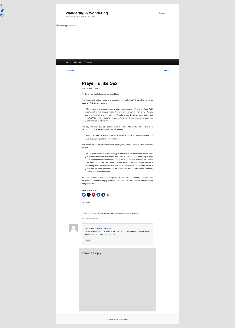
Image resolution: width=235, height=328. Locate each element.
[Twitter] (2, 10)
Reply (88, 240)
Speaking (88, 62)
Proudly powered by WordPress (117, 319)
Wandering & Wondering (87, 12)
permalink (135, 213)
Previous (70, 70)
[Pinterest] (2, 15)
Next (166, 70)
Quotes (106, 213)
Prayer (100, 213)
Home (68, 62)
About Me (77, 62)
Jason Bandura (116, 213)
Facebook (2, 6)
